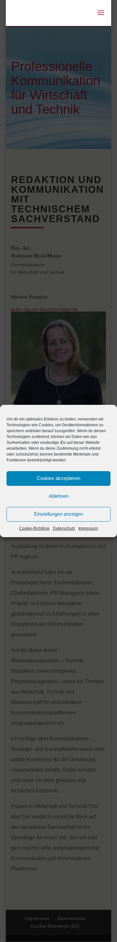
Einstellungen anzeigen (58, 514)
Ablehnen (59, 496)
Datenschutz (64, 528)
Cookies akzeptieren (58, 478)
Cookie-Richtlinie (34, 528)
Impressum (88, 528)
